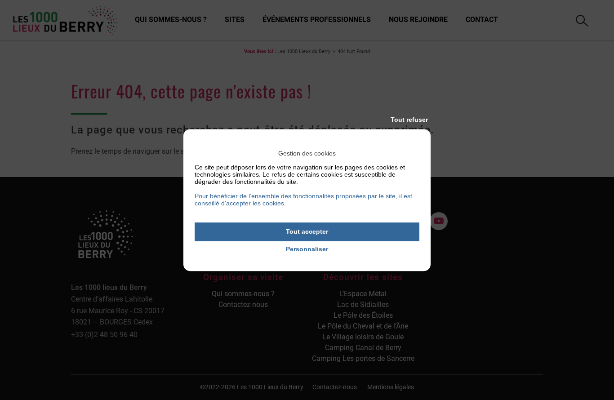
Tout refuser (409, 119)
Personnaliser (307, 249)
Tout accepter (307, 231)
